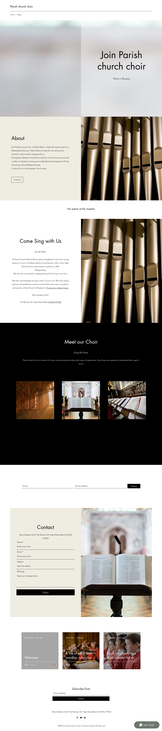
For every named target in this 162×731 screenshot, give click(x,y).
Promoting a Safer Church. (58, 288)
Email (19, 552)
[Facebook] (77, 717)
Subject (20, 562)
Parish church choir (21, 6)
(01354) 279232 (55, 302)
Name (19, 542)
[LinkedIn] (85, 717)
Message (20, 571)
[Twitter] (81, 717)
